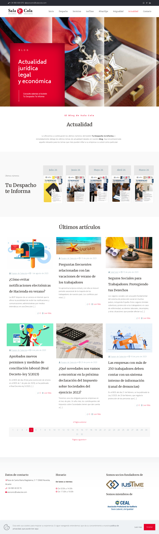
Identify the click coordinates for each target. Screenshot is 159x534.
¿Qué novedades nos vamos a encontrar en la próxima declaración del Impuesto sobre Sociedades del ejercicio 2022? (79, 380)
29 (142, 430)
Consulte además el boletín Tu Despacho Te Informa (35, 95)
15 (77, 430)
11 (59, 430)
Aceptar (149, 527)
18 (91, 430)
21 (105, 430)
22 (109, 430)
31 (77, 434)
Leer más (138, 527)
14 (73, 430)
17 (86, 430)
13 (68, 430)
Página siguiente (78, 439)
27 (132, 430)
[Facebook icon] (147, 3)
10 (54, 430)
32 (82, 434)
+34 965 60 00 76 (14, 488)
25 (123, 430)
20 (100, 430)
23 (114, 430)
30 (146, 430)
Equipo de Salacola (19, 273)
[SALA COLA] (20, 11)
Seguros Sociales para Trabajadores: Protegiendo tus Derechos (128, 284)
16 (82, 430)
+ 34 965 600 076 (17, 3)
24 (119, 430)
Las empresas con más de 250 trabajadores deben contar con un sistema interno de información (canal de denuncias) (127, 374)
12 (63, 430)
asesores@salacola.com (36, 3)
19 (96, 430)
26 (128, 430)
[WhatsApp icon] (144, 3)
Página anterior (80, 422)
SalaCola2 (114, 272)
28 (137, 430)
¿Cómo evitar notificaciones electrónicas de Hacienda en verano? (30, 285)
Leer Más (47, 313)
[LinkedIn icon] (150, 3)
